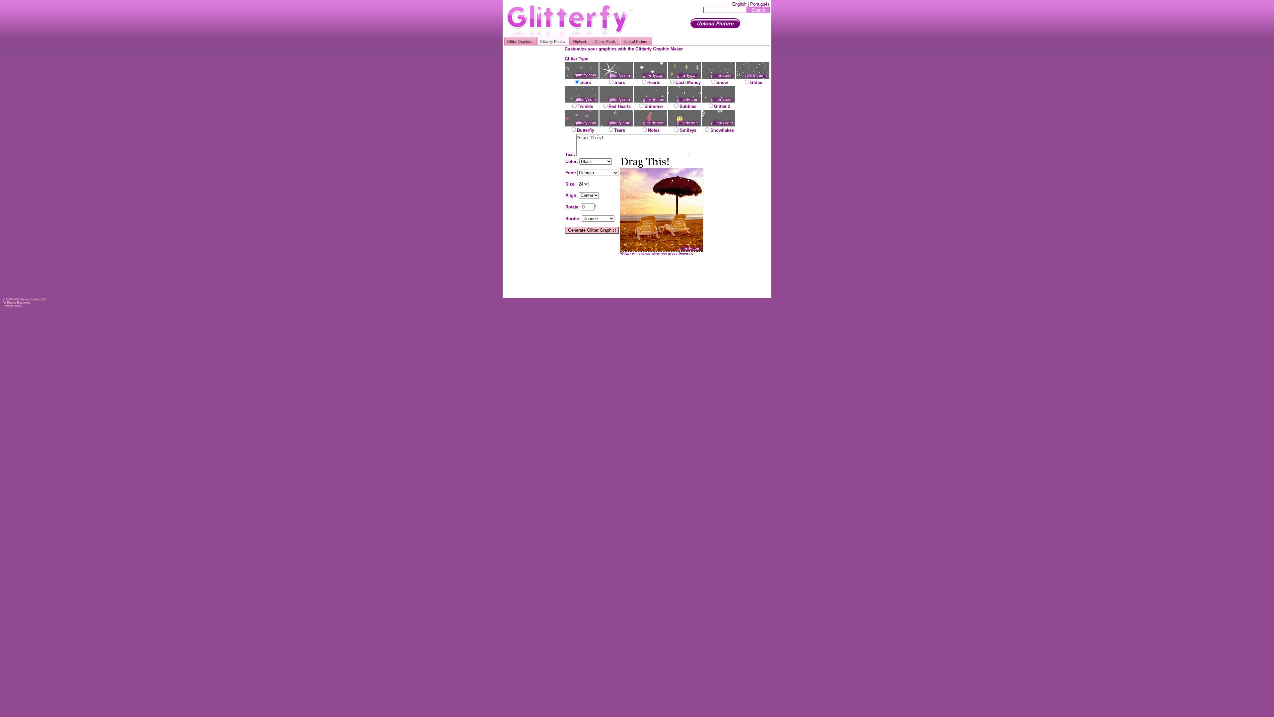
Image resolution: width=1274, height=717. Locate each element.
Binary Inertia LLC (33, 299)
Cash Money (688, 82)
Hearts (653, 82)
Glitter (756, 82)
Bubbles (687, 106)
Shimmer (653, 106)
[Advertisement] (536, 146)
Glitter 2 (722, 106)
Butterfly (585, 130)
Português (760, 4)
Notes (654, 130)
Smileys (688, 130)
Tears (619, 130)
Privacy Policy (12, 306)
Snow (722, 82)
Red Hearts (619, 106)
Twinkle (585, 106)
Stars (585, 82)
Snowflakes (722, 130)
